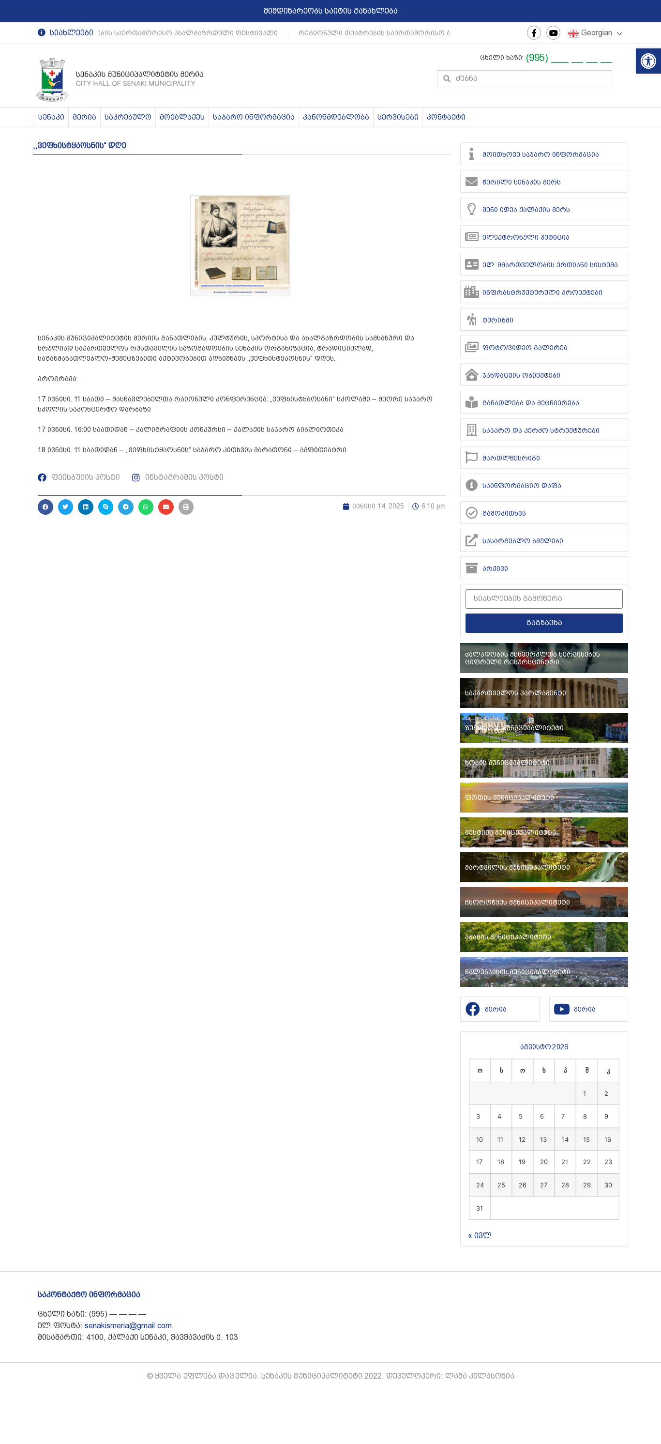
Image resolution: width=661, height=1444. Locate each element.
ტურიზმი (497, 320)
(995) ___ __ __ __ (569, 57)
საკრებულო (128, 117)
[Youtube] (553, 33)
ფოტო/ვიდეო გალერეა (525, 348)
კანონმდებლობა (336, 117)
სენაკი (51, 117)
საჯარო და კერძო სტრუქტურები (541, 430)
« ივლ (480, 1235)
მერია (84, 117)
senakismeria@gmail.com (128, 1325)
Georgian (595, 32)
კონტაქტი (446, 117)
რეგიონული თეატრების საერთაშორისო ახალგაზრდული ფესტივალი (145, 33)
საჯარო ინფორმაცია (254, 117)
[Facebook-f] (534, 33)
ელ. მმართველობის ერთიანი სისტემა (550, 265)
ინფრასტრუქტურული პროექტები (542, 292)
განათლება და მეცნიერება (530, 403)
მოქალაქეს (182, 117)
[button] (648, 61)
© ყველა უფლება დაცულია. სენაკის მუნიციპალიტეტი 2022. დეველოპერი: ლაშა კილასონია (330, 1376)
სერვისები (398, 117)
